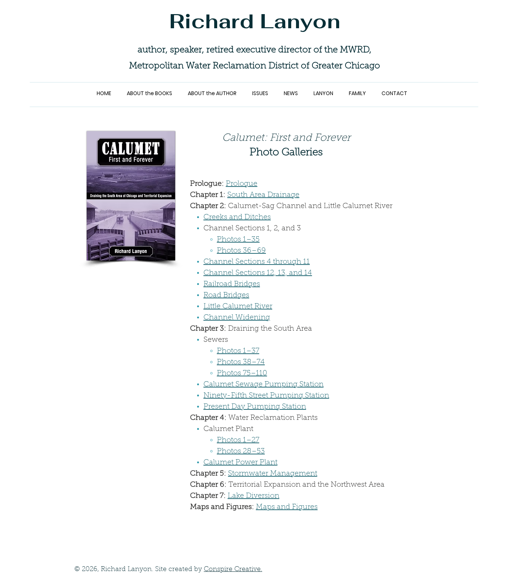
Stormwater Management (272, 473)
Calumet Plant (228, 429)
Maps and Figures (287, 507)
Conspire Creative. (233, 569)
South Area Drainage (263, 195)
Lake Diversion (253, 496)
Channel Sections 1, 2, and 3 (252, 228)
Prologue (241, 184)
